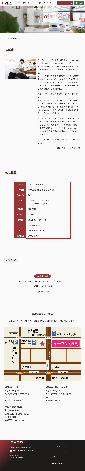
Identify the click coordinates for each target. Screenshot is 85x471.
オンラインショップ (48, 3)
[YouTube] (53, 463)
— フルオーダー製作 (57, 446)
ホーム (54, 441)
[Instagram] (55, 463)
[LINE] (61, 463)
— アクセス (67, 451)
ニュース (34, 3)
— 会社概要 (67, 448)
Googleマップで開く (42, 291)
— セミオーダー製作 (57, 448)
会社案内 (40, 3)
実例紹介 (24, 3)
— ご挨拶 (67, 446)
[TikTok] (57, 463)
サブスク (29, 3)
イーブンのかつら (17, 3)
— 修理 (54, 451)
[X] (59, 463)
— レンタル (55, 453)
